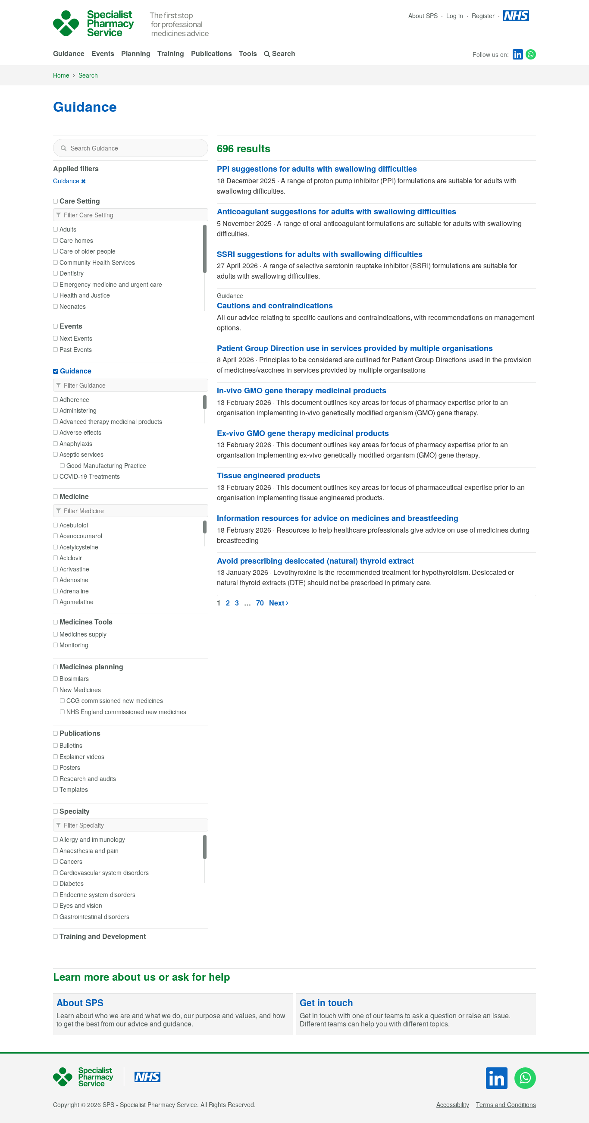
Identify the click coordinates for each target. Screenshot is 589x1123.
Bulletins (71, 745)
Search (88, 75)
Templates (74, 789)
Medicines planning (91, 666)
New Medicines (80, 689)
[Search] (63, 148)
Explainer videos (82, 756)
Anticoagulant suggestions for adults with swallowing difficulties (336, 211)
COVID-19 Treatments (90, 476)
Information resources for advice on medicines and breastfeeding (337, 518)
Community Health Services (97, 262)
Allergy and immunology (92, 839)
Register (484, 15)
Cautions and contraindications (275, 305)
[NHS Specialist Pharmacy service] (93, 23)
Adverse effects (80, 432)
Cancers (71, 861)
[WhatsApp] (531, 54)
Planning (135, 53)
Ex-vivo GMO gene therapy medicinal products (303, 433)
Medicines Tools (86, 622)
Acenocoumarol (81, 535)
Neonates (73, 306)
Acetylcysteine (79, 547)
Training (170, 53)
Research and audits (88, 778)
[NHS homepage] (516, 15)
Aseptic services (81, 454)
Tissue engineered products (268, 475)
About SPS (423, 15)
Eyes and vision (81, 905)
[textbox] (130, 148)
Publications (211, 53)
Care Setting (80, 201)
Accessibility (452, 1104)
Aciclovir (71, 557)
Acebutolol (74, 525)
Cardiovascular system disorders (104, 872)
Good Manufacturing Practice (106, 465)
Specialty (75, 811)
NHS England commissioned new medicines (126, 711)
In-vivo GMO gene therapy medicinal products (301, 390)
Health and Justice (85, 295)
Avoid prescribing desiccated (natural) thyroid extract (315, 560)
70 (260, 603)
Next (277, 603)
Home (61, 75)
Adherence (74, 399)
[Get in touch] (416, 1014)
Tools (248, 53)
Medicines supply (83, 634)
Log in (455, 15)
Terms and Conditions (506, 1104)
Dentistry (72, 273)
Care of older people (88, 251)
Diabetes (72, 883)
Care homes (76, 240)
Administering (78, 410)
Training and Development (103, 936)
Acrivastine (74, 569)
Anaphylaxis (76, 443)
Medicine (74, 496)
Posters (70, 767)
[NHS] (88, 1077)
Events (102, 53)
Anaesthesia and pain (89, 850)
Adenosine (74, 579)
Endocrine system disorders (97, 894)
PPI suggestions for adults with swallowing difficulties (317, 168)
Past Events (76, 349)
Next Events (76, 338)
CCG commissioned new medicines (114, 700)
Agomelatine (77, 601)
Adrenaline (74, 591)
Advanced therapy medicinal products (111, 421)
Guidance (69, 53)
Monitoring (74, 644)
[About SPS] (173, 1014)
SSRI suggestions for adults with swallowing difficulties (320, 254)
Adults (68, 229)
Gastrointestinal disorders (94, 916)
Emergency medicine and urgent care (111, 284)
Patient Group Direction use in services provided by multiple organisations (355, 348)
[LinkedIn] (518, 54)
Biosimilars (74, 678)
